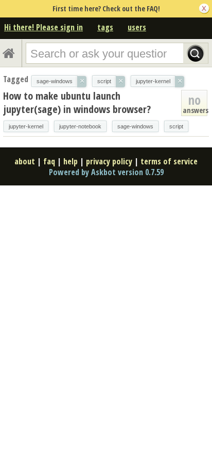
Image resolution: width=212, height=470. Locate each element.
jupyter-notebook (80, 126)
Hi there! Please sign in (43, 27)
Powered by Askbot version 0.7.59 (106, 172)
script (176, 126)
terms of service (169, 161)
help (70, 161)
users (137, 27)
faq (49, 161)
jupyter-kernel (26, 126)
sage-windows (135, 126)
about (24, 161)
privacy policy (109, 161)
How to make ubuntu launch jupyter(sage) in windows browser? (77, 102)
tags (105, 27)
